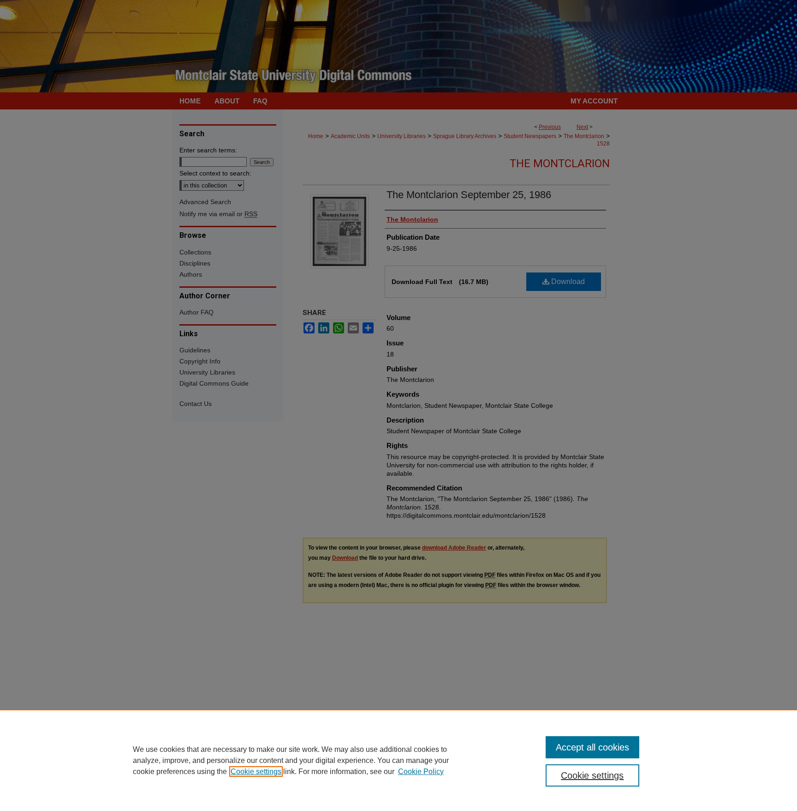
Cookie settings (256, 771)
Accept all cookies (592, 747)
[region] (398, 760)
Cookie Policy (421, 771)
